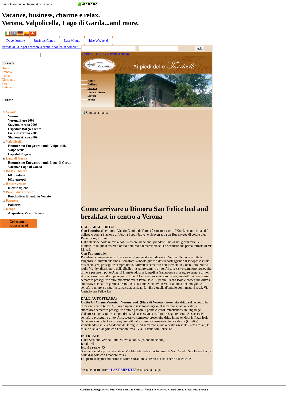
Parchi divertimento (20, 192)
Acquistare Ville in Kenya (26, 213)
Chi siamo (8, 79)
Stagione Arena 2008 (23, 124)
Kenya (10, 209)
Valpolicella (14, 141)
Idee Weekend (98, 40)
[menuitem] (8, 68)
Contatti (7, 76)
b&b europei (17, 179)
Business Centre (44, 40)
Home (6, 68)
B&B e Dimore (16, 171)
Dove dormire (15, 40)
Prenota (7, 72)
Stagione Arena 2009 (23, 137)
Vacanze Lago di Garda (25, 167)
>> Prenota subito (116, 54)
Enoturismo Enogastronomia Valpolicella (37, 146)
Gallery (92, 84)
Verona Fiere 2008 (21, 120)
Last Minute (72, 40)
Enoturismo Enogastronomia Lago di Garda (39, 162)
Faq (4, 83)
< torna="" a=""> (92, 54)
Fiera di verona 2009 (23, 133)
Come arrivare (96, 92)
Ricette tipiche (18, 188)
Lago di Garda (16, 158)
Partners (7, 87)
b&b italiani (16, 175)
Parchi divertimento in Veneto (29, 196)
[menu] (8, 77)
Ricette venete (16, 183)
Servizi (91, 95)
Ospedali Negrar (20, 154)
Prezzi (91, 99)
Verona (11, 112)
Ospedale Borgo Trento (24, 129)
